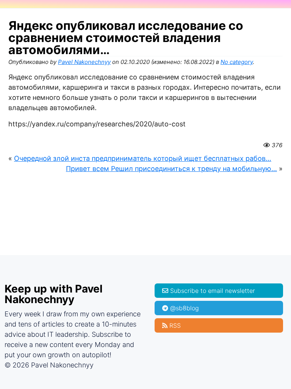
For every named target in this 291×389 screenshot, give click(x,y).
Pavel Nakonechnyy (84, 61)
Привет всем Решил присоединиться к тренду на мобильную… (171, 169)
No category (237, 61)
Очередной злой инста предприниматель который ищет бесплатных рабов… (142, 158)
